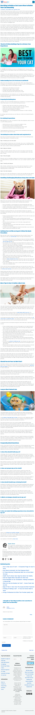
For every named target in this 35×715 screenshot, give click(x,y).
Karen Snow (15, 538)
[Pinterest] (3, 559)
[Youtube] (11, 559)
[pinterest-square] (31, 694)
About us (3, 682)
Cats (7, 9)
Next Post (31, 650)
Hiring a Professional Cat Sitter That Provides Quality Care (18, 592)
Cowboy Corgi (29, 675)
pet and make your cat (7, 241)
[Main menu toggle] (33, 2)
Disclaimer (3, 687)
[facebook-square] (29, 694)
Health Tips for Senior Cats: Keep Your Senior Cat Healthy (18, 576)
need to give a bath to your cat (23, 312)
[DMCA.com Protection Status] (30, 663)
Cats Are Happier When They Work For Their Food (15, 577)
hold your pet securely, (6, 268)
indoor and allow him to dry (12, 258)
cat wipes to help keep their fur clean (9, 417)
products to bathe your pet (14, 341)
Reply (31, 614)
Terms (2, 689)
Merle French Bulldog (29, 672)
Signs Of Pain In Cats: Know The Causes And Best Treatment (18, 586)
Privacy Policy (3, 685)
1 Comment (2, 9)
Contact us (3, 683)
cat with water (13, 236)
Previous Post (4, 650)
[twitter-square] (27, 694)
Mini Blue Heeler (29, 670)
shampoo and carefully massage (12, 532)
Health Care (10, 9)
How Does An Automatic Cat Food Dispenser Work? (16, 570)
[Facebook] (6, 559)
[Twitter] (8, 559)
